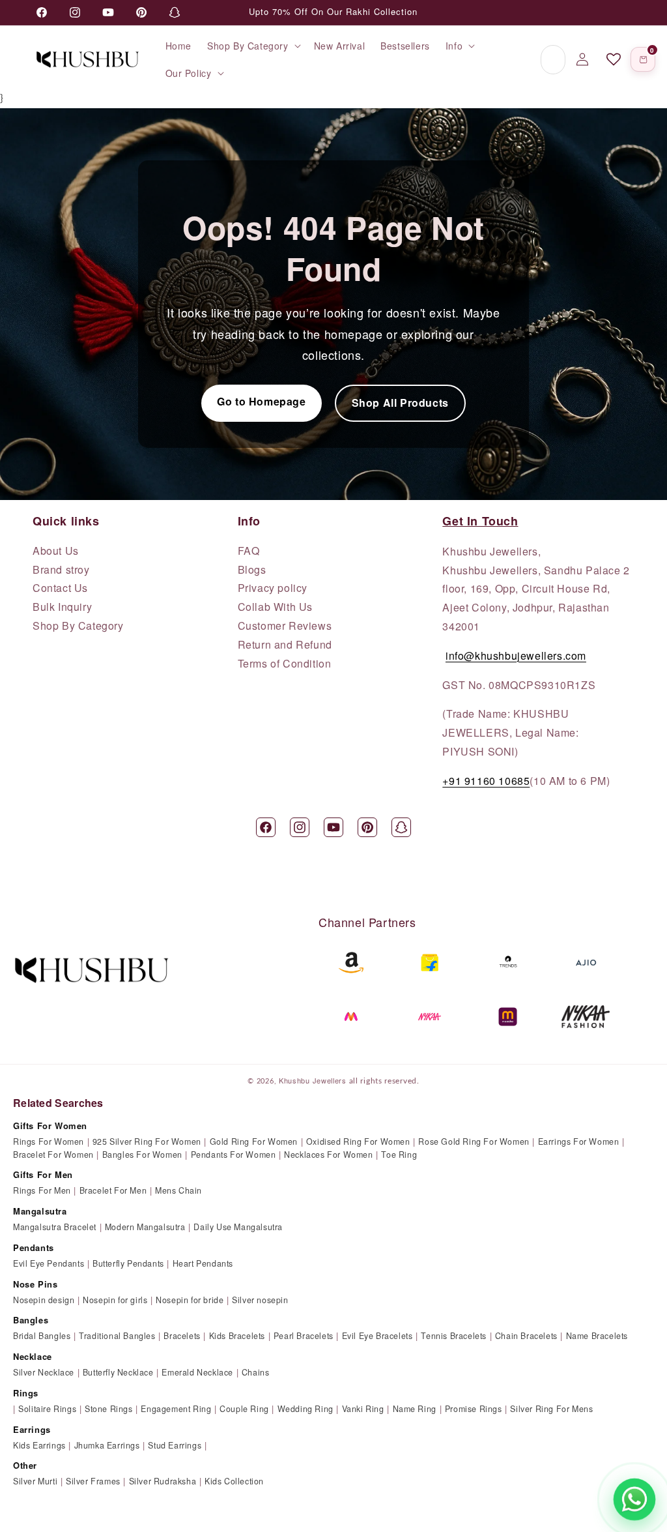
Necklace (32, 1356)
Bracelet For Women (53, 1154)
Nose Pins (35, 1284)
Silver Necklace (43, 1372)
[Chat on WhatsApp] (634, 1499)
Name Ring (414, 1409)
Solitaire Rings (47, 1409)
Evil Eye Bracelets (377, 1336)
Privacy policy (272, 588)
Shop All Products (400, 402)
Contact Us (60, 588)
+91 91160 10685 (486, 780)
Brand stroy (61, 570)
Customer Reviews (285, 626)
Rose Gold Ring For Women (473, 1141)
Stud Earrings (174, 1445)
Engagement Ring (176, 1409)
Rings (25, 1393)
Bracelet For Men (113, 1190)
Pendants (33, 1247)
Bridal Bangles (41, 1336)
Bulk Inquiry (62, 607)
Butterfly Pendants (128, 1263)
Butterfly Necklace (118, 1372)
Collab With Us (275, 607)
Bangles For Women (142, 1154)
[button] (252, 45)
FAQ (249, 551)
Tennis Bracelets (454, 1336)
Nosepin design (43, 1300)
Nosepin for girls (115, 1300)
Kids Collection (234, 1481)
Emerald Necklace (197, 1372)
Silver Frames (93, 1481)
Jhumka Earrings (107, 1445)
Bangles (30, 1320)
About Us (56, 551)
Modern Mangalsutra (145, 1227)
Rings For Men (42, 1190)
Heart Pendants (203, 1263)
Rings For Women (48, 1141)
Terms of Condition (285, 663)
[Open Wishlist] (613, 59)
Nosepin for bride (189, 1300)
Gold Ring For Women (254, 1141)
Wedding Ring (305, 1409)
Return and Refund (285, 644)
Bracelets (181, 1336)
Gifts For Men (43, 1174)
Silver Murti (35, 1481)
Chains (256, 1372)
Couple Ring (244, 1409)
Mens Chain (178, 1190)
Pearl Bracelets (304, 1336)
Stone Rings (109, 1409)
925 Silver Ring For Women (146, 1141)
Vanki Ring (363, 1409)
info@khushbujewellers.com (516, 655)
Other (25, 1465)
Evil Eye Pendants (48, 1263)
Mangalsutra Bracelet (54, 1227)
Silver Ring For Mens (551, 1409)
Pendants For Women (233, 1154)
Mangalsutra (40, 1211)
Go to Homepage (261, 401)
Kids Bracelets (237, 1336)
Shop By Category (78, 626)
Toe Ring (399, 1154)
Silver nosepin (260, 1300)
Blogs (252, 570)
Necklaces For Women (328, 1154)
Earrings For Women (578, 1141)
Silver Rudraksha (163, 1481)
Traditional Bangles (117, 1336)
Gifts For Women (50, 1125)
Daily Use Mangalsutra (238, 1227)
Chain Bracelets (526, 1336)
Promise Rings (473, 1409)
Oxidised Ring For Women (358, 1141)
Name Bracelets (597, 1336)
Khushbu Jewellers (313, 1080)
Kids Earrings (39, 1445)
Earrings (32, 1429)
